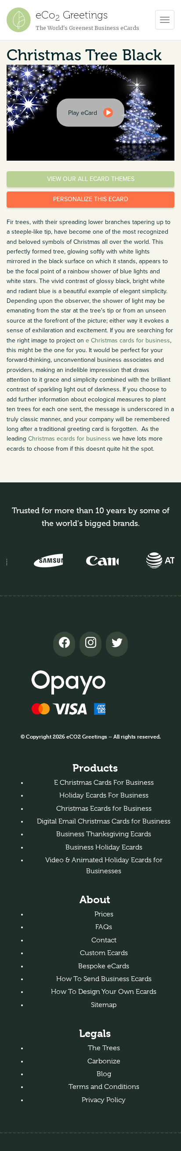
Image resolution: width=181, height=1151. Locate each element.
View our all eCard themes (90, 179)
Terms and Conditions (104, 1087)
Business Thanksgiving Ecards (103, 834)
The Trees (104, 1048)
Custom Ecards (104, 953)
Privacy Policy (104, 1100)
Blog (104, 1074)
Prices (103, 914)
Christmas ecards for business (69, 438)
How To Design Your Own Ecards (103, 992)
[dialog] (90, 112)
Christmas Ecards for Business (104, 809)
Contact (103, 940)
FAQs (103, 927)
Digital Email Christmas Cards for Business (103, 821)
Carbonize (103, 1061)
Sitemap (103, 1005)
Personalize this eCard (90, 199)
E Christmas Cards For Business (104, 783)
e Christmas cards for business (128, 340)
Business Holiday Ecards (103, 847)
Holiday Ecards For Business (103, 795)
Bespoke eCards (103, 966)
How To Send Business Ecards (104, 979)
